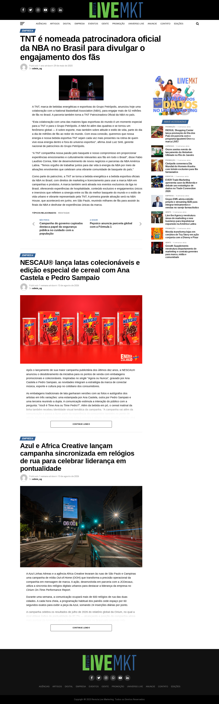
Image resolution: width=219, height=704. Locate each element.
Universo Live (136, 23)
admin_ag (37, 68)
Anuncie (152, 23)
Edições (178, 23)
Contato (165, 23)
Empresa (80, 23)
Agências (41, 23)
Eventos (93, 23)
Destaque (64, 213)
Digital (67, 23)
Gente (105, 23)
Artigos (54, 23)
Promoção (118, 23)
